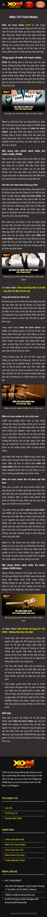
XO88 (28, 25)
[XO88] (15, 4)
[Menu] (3, 4)
